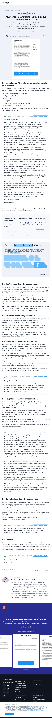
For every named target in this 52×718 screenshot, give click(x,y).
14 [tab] (24, 669)
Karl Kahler (32, 13)
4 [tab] (15, 669)
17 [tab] (27, 669)
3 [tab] (14, 669)
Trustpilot (32, 631)
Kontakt (35, 697)
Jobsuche (17, 691)
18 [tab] (28, 669)
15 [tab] (25, 669)
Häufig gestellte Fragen (39, 695)
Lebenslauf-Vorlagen (20, 685)
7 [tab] (18, 669)
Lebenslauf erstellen (20, 681)
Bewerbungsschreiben (21, 699)
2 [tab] (13, 669)
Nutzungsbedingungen (24, 235)
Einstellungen (19, 714)
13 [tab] (23, 669)
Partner (35, 689)
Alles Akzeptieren (9, 714)
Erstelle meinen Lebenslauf (26, 663)
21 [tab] (31, 669)
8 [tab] (19, 669)
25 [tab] (35, 669)
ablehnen (8, 710)
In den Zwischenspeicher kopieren (40, 116)
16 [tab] (26, 669)
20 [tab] (30, 669)
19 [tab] (29, 669)
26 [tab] (36, 669)
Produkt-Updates (37, 684)
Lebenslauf (18, 697)
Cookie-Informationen (42, 710)
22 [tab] (32, 669)
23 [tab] (33, 669)
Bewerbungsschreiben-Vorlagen (21, 688)
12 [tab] (22, 669)
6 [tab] (17, 669)
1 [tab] (12, 669)
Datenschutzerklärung (32, 710)
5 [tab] (16, 669)
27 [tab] (37, 669)
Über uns (35, 682)
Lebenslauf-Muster (20, 683)
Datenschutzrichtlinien (35, 235)
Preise (34, 687)
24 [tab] (34, 669)
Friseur (10, 608)
